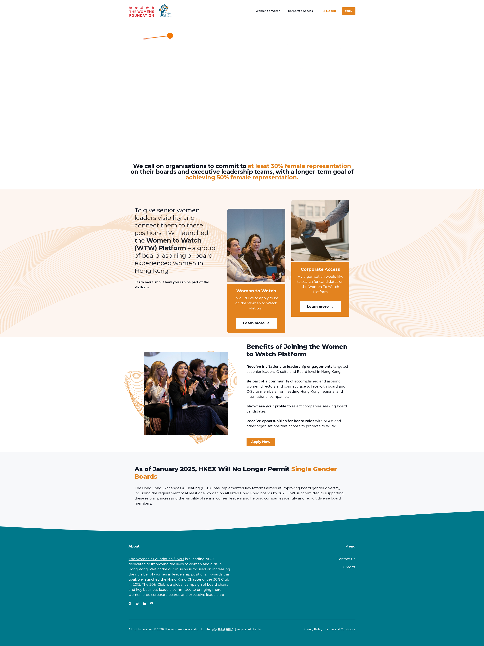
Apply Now (260, 442)
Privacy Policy (312, 629)
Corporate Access (300, 11)
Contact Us (346, 559)
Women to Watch (268, 11)
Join (348, 11)
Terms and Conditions (340, 629)
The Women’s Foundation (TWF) (156, 559)
